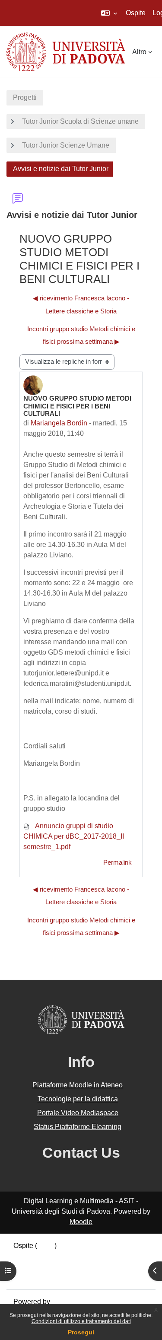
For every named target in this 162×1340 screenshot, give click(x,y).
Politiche (26, 1266)
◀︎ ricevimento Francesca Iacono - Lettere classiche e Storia (81, 304)
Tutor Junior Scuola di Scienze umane (80, 121)
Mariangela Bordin (59, 423)
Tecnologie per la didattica (78, 1099)
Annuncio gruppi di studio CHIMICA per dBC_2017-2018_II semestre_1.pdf (73, 836)
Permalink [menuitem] (117, 862)
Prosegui (81, 1332)
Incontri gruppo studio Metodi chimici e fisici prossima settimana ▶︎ (81, 335)
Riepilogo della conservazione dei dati (72, 1256)
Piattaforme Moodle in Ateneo (77, 1085)
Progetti (25, 97)
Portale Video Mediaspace (77, 1112)
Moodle (81, 1221)
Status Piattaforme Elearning (77, 1126)
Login (45, 1245)
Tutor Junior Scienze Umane (65, 145)
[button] (109, 13)
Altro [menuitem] (139, 52)
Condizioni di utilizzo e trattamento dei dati (81, 1321)
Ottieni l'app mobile (42, 1277)
